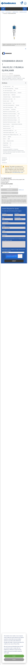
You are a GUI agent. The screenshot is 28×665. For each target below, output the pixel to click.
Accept (14, 656)
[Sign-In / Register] (25, 3)
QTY (2, 186)
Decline (14, 659)
